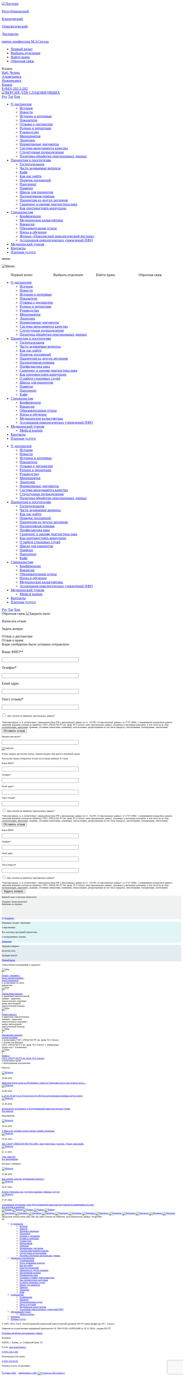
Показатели (28, 120)
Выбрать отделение (25, 53)
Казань (7, 84)
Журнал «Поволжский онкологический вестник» (57, 236)
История (26, 108)
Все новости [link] (7, 1111)
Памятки (26, 188)
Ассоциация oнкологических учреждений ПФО (56, 240)
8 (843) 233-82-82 (10, 1361)
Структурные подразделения (42, 152)
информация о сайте (28, 1373)
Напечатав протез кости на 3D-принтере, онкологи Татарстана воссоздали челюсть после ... (44, 1083)
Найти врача (20, 57)
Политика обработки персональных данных (53, 156)
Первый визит (22, 49)
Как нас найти (31, 176)
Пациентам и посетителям (31, 160)
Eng (17, 96)
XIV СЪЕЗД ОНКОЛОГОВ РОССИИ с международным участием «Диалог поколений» (43, 1143)
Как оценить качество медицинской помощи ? (23, 1179)
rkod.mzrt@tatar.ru (17, 1347)
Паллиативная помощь (37, 196)
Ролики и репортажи (35, 128)
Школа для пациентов (36, 192)
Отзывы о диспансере (36, 124)
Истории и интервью (36, 116)
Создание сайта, (9, 1373)
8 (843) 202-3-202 (15, 88)
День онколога (8, 1156)
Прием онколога (9, 1014)
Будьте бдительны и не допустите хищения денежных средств (31, 1192)
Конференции (30, 216)
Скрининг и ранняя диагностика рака (48, 204)
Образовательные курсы (38, 228)
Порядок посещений (35, 180)
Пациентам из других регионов (44, 200)
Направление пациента (12, 993)
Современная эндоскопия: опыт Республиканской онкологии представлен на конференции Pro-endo (48, 1204)
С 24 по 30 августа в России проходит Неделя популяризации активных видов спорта (42, 1095)
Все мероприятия (10, 1159)
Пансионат (28, 184)
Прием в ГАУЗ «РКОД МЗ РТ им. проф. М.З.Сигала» (23, 1056)
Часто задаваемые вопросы (40, 168)
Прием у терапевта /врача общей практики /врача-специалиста (13, 978)
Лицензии (27, 140)
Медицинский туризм (27, 244)
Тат (10, 96)
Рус (4, 96)
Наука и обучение (33, 232)
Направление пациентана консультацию (12, 1036)
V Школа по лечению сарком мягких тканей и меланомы (28, 1131)
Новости (26, 112)
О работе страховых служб (40, 378)
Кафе (23, 172)
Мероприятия (30, 136)
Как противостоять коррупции (43, 208)
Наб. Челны (11, 72)
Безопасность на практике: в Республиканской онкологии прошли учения (36, 1108)
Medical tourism (31, 430)
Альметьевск (11, 76)
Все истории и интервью (13, 1207)
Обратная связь (22, 61)
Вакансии (27, 224)
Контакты (18, 248)
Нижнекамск (11, 80)
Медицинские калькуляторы (41, 220)
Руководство (29, 132)
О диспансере (21, 104)
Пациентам (7, 941)
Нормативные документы (39, 144)
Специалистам (22, 212)
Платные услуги (23, 252)
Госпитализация (32, 164)
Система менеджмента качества (44, 148)
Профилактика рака (35, 366)
